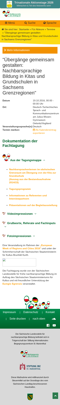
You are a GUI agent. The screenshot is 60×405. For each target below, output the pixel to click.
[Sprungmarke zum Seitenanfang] (55, 395)
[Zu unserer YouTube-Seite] (54, 325)
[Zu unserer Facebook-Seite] (48, 325)
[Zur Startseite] (12, 18)
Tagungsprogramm (20, 189)
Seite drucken (18, 318)
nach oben (39, 318)
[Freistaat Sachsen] (30, 397)
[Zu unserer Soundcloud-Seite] (54, 318)
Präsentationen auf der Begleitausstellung (33, 205)
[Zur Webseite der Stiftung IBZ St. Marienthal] (30, 366)
